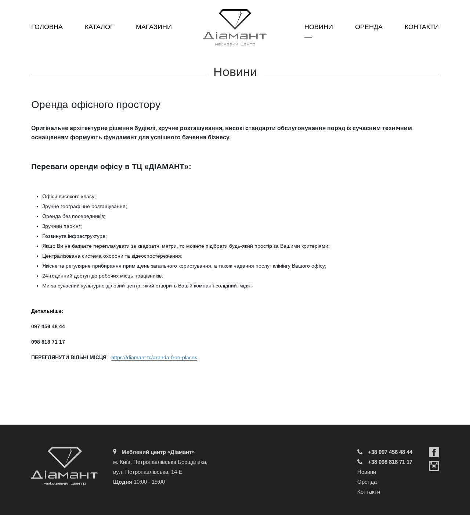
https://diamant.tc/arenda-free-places (154, 357)
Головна (47, 27)
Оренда (369, 27)
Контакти (422, 27)
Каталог (99, 27)
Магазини (154, 27)
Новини (318, 27)
